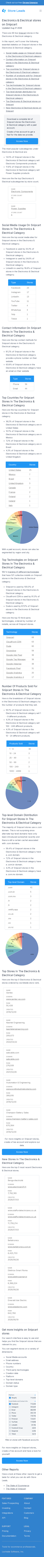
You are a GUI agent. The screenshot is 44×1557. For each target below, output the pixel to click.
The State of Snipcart (16, 1489)
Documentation (9, 1536)
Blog (26, 1518)
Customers (29, 1513)
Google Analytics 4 (15, 677)
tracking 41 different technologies (23, 572)
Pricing (5, 1531)
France (12, 492)
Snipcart (22, 33)
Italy (11, 505)
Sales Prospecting (10, 1503)
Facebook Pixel (13, 668)
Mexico (12, 474)
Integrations (7, 1513)
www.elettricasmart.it (17, 1277)
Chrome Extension (30, 3)
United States (15, 470)
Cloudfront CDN (13, 642)
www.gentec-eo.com (15, 999)
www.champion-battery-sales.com (22, 1119)
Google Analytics (14, 673)
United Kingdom (16, 483)
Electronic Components (22, 191)
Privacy (27, 1531)
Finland (12, 496)
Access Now (22, 141)
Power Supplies (18, 208)
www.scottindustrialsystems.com (21, 1089)
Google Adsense (13, 664)
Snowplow (11, 650)
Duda (8, 646)
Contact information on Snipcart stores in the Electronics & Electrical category (22, 62)
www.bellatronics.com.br (19, 1247)
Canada (12, 488)
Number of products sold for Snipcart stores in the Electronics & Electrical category (23, 78)
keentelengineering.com (17, 1029)
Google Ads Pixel (14, 655)
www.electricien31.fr (17, 1187)
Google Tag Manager (16, 659)
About (27, 1503)
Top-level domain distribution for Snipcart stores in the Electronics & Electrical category (22, 94)
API (3, 1518)
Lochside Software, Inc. (13, 1551)
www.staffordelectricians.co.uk (22, 1217)
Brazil (11, 479)
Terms (27, 1536)
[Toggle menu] (40, 10)
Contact (27, 1508)
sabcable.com (12, 1059)
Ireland (12, 501)
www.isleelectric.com (17, 1307)
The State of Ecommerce (17, 1485)
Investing (6, 1508)
